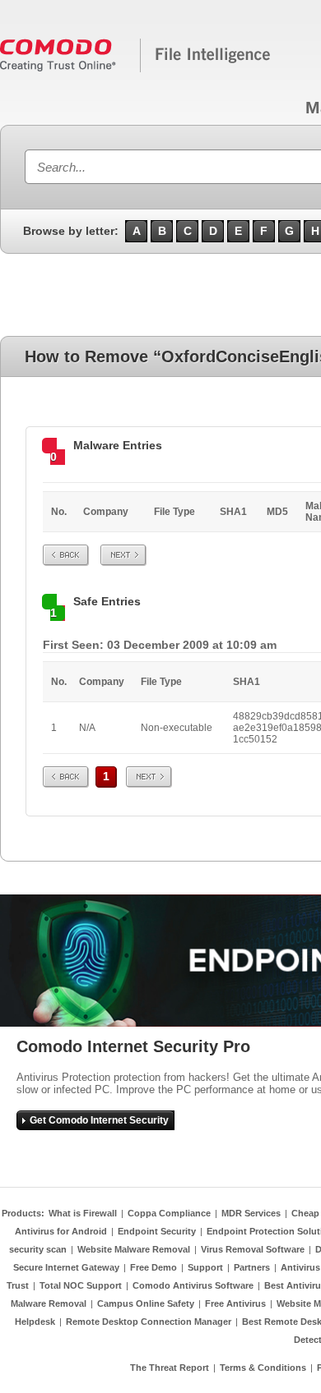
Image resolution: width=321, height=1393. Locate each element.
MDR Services (251, 1213)
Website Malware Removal (133, 1249)
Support (205, 1267)
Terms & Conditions (263, 1367)
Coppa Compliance (169, 1213)
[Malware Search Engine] (136, 69)
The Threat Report (169, 1367)
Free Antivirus (235, 1303)
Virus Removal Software (253, 1249)
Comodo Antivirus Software (193, 1285)
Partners (252, 1267)
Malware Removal (48, 1303)
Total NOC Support (81, 1285)
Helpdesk (35, 1321)
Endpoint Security (157, 1231)
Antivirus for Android (61, 1231)
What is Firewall (83, 1213)
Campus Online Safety (145, 1303)
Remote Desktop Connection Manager (148, 1321)
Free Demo (153, 1267)
